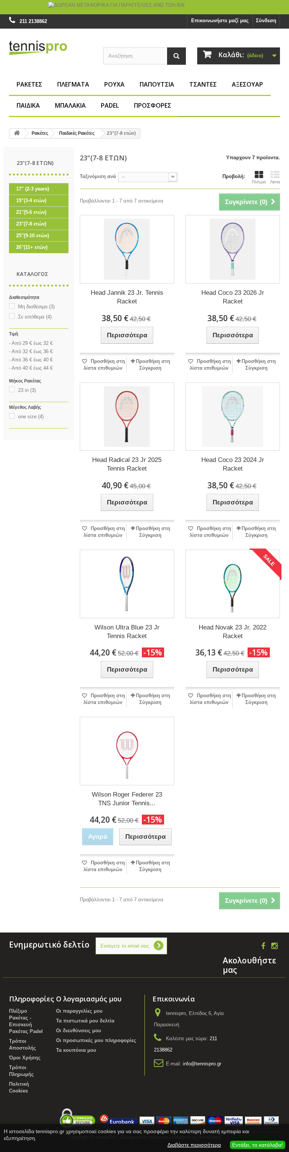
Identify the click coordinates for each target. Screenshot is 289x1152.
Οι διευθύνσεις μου (78, 1030)
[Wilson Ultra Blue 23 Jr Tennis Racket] (127, 583)
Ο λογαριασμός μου (89, 998)
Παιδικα (28, 105)
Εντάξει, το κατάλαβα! (257, 1145)
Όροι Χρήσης (25, 1058)
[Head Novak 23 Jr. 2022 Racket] (232, 583)
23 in (27, 390)
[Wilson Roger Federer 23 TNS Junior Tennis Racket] (127, 751)
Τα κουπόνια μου (76, 1050)
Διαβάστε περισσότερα (194, 1145)
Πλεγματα (73, 84)
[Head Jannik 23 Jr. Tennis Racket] (127, 249)
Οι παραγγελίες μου (79, 1011)
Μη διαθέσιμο (36, 306)
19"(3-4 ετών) (31, 200)
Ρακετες (29, 84)
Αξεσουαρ (247, 84)
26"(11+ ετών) (31, 247)
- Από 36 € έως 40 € (31, 360)
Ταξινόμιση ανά (98, 176)
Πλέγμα (259, 182)
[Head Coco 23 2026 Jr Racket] (232, 249)
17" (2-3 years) (32, 189)
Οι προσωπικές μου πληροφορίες (96, 1040)
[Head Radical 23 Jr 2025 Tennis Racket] (127, 416)
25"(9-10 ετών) (32, 235)
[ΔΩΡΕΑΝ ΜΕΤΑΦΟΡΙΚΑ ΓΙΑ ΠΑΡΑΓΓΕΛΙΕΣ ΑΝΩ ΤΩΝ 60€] (144, 7)
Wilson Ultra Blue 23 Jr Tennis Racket (127, 632)
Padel (110, 105)
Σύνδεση (266, 20)
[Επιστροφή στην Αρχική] (17, 133)
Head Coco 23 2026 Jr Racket (232, 297)
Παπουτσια (157, 84)
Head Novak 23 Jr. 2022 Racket (232, 632)
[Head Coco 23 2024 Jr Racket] (232, 416)
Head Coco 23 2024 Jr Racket (232, 464)
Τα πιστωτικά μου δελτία (85, 1021)
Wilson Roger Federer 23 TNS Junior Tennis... (127, 799)
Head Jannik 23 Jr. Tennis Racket (127, 297)
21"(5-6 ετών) (31, 212)
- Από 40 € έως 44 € (31, 368)
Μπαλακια (70, 105)
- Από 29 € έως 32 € (31, 343)
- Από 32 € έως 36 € (31, 351)
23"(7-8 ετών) (31, 224)
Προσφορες (152, 105)
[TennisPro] (50, 48)
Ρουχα (114, 84)
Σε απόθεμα (35, 317)
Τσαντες (203, 84)
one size (31, 416)
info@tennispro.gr (202, 1064)
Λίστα (275, 182)
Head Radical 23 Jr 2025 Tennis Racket (126, 464)
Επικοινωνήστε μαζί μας (220, 20)
